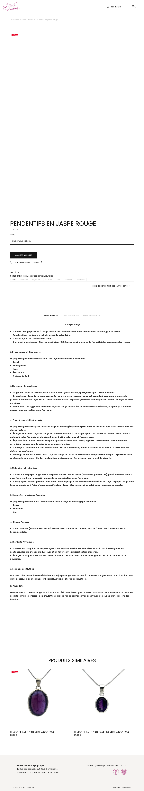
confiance (23, 279)
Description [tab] (51, 315)
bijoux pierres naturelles (41, 275)
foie (58, 279)
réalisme (81, 279)
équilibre (48, 279)
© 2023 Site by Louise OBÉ (23, 787)
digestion (36, 279)
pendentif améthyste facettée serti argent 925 (102, 731)
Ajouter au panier (23, 255)
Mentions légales (120, 787)
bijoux (26, 275)
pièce (12, 235)
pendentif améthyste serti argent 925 (32, 731)
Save (16, 35)
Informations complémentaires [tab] (82, 315)
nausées (68, 279)
